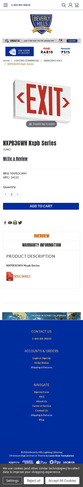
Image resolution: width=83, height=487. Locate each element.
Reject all (33, 480)
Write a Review (15, 159)
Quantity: (9, 187)
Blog (41, 419)
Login (35, 358)
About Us (41, 401)
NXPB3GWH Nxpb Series (20, 64)
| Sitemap (57, 452)
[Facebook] (5, 223)
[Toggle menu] (5, 7)
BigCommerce (29, 455)
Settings (12, 480)
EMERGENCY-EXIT (53, 60)
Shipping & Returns (41, 367)
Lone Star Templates (61, 455)
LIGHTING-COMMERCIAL (26, 60)
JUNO (7, 149)
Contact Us (41, 410)
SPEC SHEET (22, 276)
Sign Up (46, 358)
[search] (63, 5)
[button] (41, 41)
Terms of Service (41, 405)
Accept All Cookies (62, 480)
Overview (41, 236)
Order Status (41, 362)
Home (6, 60)
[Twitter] (20, 223)
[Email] (10, 223)
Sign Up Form (41, 391)
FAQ (41, 396)
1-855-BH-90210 (20, 4)
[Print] (15, 223)
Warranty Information (41, 245)
